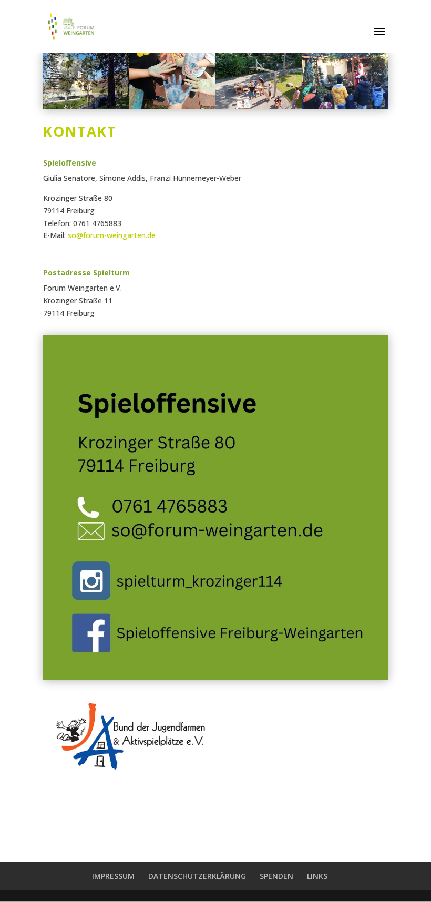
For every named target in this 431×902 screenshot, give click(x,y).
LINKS (317, 876)
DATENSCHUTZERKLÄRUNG (197, 876)
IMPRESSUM (113, 876)
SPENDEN (276, 876)
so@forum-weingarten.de (112, 235)
